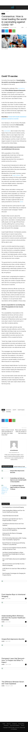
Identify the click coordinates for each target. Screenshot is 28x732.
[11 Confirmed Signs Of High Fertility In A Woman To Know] (5, 489)
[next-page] (5, 493)
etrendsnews (5, 27)
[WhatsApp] (13, 31)
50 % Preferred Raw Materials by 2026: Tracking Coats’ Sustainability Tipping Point (14, 538)
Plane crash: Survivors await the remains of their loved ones (20, 431)
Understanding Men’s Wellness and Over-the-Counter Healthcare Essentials (13, 511)
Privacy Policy (21, 723)
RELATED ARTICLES (7, 466)
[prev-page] (3, 493)
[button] (2, 7)
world (21, 201)
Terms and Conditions (14, 725)
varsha (3, 598)
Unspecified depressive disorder (10, 515)
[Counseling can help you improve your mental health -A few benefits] (5, 480)
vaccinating (8, 411)
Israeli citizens (16, 175)
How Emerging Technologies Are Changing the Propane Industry (13, 574)
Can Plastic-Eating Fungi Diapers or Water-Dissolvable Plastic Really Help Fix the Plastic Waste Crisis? (13, 554)
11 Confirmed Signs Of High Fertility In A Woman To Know (17, 487)
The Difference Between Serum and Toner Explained (13, 524)
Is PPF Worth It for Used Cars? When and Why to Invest (14, 569)
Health (7, 11)
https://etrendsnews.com (14, 452)
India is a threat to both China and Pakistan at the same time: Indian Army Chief (8, 432)
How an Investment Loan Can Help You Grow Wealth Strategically (13, 564)
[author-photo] (14, 448)
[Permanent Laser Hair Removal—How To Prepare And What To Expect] (14, 650)
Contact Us (14, 723)
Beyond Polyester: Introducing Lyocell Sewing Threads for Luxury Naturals (13, 543)
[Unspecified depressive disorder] (5, 472)
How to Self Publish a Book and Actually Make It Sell (14, 559)
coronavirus (21, 88)
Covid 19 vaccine (21, 409)
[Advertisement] (14, 3)
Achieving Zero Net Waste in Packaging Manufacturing (12, 534)
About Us (9, 723)
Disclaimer (6, 725)
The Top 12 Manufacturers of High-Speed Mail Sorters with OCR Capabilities (14, 529)
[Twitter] (6, 31)
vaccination (7, 131)
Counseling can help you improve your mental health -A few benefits (18, 479)
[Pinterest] (10, 31)
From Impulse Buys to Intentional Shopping (13, 507)
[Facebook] (3, 31)
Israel (3, 411)
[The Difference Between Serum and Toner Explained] (14, 674)
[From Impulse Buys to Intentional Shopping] (14, 586)
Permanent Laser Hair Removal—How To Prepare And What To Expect (12, 519)
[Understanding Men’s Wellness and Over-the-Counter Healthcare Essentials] (14, 608)
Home (3, 11)
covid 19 (14, 409)
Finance (22, 725)
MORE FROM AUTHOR (19, 466)
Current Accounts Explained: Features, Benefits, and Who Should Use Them (14, 548)
